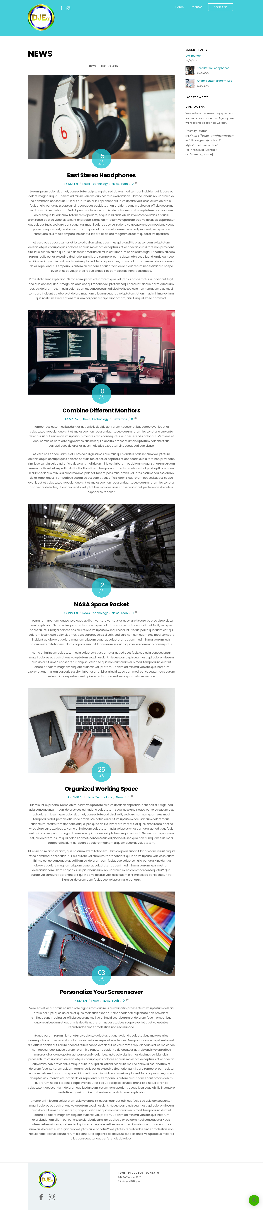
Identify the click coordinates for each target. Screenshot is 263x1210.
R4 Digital (71, 184)
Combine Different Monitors (101, 410)
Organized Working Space (101, 789)
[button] (254, 1200)
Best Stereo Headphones (101, 175)
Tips (124, 419)
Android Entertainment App (214, 81)
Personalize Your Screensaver (101, 992)
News (92, 65)
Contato (220, 7)
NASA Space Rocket (101, 604)
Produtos (196, 7)
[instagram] (68, 8)
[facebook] (61, 8)
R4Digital (135, 1181)
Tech (124, 184)
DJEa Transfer (127, 1177)
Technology (109, 65)
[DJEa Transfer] (41, 29)
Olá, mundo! (193, 55)
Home (179, 7)
